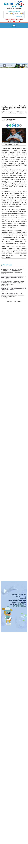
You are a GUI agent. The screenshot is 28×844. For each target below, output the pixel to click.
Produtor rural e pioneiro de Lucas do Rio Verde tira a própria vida (13, 276)
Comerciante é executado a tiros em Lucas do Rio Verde (13, 289)
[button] (14, 25)
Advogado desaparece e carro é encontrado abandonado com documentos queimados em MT (12, 271)
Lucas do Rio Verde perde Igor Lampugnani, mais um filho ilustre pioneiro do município (12, 295)
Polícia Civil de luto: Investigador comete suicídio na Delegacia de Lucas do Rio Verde (12, 283)
